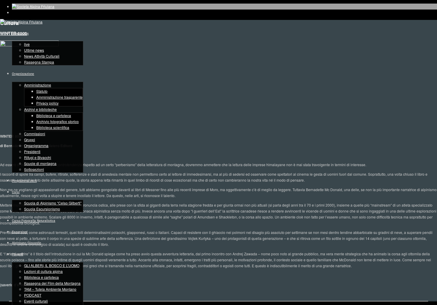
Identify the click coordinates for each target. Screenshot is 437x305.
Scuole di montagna (40, 163)
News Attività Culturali (41, 56)
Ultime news (34, 50)
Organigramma (36, 145)
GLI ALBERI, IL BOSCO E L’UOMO (51, 265)
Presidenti (32, 151)
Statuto (42, 91)
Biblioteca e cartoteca (53, 115)
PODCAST (32, 295)
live (27, 44)
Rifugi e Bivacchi (37, 157)
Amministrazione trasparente (59, 97)
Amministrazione (37, 84)
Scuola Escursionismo (42, 208)
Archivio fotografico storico (57, 121)
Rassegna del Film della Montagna (52, 283)
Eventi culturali (36, 301)
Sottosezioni (34, 169)
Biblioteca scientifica (52, 127)
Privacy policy (47, 103)
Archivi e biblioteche (40, 109)
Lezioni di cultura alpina (43, 271)
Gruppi (29, 139)
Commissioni (34, 133)
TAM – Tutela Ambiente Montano (50, 289)
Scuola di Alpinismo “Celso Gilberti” (52, 202)
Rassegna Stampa (39, 62)
